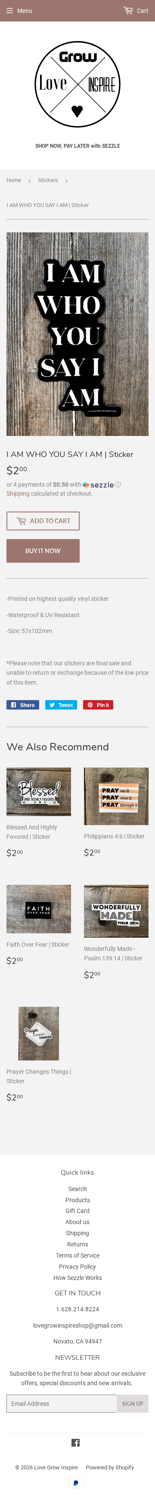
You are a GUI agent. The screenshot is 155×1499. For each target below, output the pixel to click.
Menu (24, 10)
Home (13, 180)
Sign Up (132, 1404)
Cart (142, 10)
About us (77, 1222)
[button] (77, 485)
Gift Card (77, 1210)
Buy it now (43, 551)
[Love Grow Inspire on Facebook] (75, 1444)
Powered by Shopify (110, 1467)
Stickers (48, 180)
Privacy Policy (77, 1266)
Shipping (18, 493)
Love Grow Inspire (56, 1467)
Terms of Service (77, 1255)
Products (77, 1200)
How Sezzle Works (77, 1277)
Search (77, 1188)
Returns (77, 1244)
